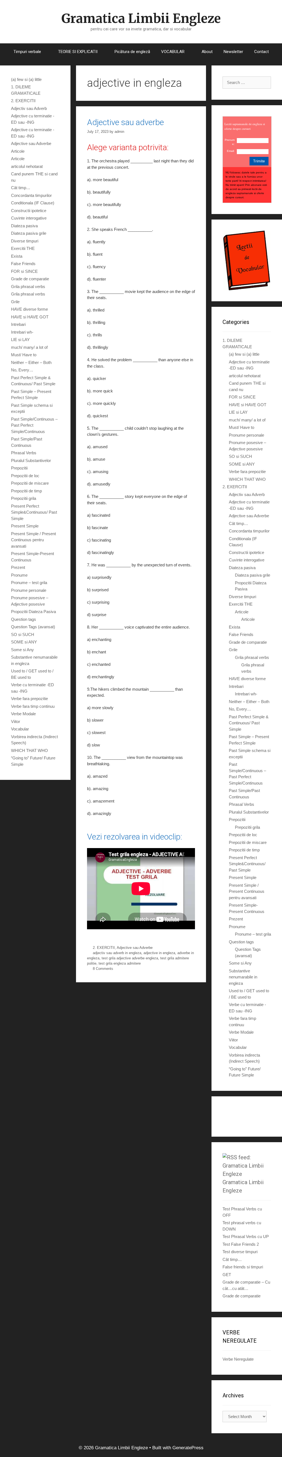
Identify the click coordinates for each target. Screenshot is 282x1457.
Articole (18, 151)
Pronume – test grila (29, 582)
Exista (16, 256)
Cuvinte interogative (29, 218)
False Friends (23, 263)
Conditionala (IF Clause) (32, 202)
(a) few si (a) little (26, 79)
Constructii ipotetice (28, 210)
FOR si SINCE (24, 271)
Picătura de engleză (132, 51)
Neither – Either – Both (31, 362)
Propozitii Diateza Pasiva (33, 611)
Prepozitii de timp (26, 491)
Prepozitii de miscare (30, 483)
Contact (261, 51)
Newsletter (233, 51)
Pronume (19, 575)
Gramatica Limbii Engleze (141, 18)
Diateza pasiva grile (28, 233)
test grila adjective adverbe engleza (130, 958)
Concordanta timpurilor (31, 195)
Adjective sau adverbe (125, 122)
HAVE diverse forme (29, 309)
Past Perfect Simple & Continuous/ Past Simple (249, 723)
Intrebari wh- (22, 332)
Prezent (18, 567)
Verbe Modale (23, 713)
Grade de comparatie (30, 278)
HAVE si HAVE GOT (29, 317)
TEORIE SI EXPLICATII (77, 51)
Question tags (23, 619)
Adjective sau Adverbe (135, 948)
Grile (15, 301)
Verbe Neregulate (238, 1359)
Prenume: (230, 142)
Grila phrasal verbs (28, 286)
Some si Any (22, 649)
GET (227, 1274)
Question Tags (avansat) (33, 626)
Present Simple (25, 526)
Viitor (15, 721)
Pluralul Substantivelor (31, 460)
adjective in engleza (159, 953)
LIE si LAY (20, 339)
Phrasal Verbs (23, 452)
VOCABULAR (173, 51)
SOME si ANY (24, 642)
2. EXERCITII (104, 948)
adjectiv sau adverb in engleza (117, 953)
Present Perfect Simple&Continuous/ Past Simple (34, 512)
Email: (231, 150)
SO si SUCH (22, 634)
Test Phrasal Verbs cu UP (246, 1236)
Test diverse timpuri (240, 1251)
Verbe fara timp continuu (33, 706)
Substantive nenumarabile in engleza (243, 977)
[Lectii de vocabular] (247, 261)
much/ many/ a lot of (29, 347)
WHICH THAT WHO (29, 750)
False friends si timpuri (243, 1267)
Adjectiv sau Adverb (29, 108)
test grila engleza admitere (120, 963)
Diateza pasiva (24, 225)
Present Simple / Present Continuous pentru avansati (33, 539)
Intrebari (18, 324)
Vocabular (20, 729)
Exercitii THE (23, 248)
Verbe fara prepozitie (29, 698)
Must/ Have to (23, 354)
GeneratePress (188, 1447)
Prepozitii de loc (25, 475)
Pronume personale (28, 590)
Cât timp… (20, 187)
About (207, 51)
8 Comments (103, 969)
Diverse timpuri (24, 241)
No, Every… (22, 370)
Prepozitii (19, 468)
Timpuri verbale (27, 51)
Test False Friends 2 (241, 1244)
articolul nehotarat (27, 166)
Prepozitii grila (23, 498)
